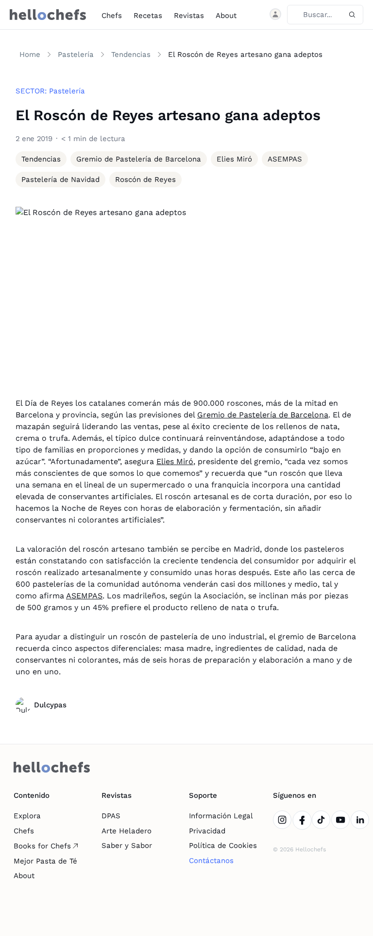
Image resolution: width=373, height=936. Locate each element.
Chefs (112, 15)
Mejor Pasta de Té (45, 861)
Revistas (189, 15)
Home (29, 54)
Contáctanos (211, 860)
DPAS (111, 815)
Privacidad (207, 831)
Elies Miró (174, 461)
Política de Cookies (223, 845)
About (226, 15)
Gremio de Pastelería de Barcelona (262, 414)
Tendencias (131, 54)
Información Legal (221, 815)
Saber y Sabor (127, 845)
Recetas (148, 15)
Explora (27, 815)
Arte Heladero (127, 831)
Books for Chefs (42, 846)
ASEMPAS (84, 595)
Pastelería (76, 54)
